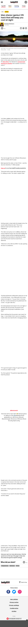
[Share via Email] (26, 28)
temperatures (4, 565)
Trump (23, 6)
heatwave (12, 565)
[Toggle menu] (2, 2)
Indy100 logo (14, 2)
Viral (2, 11)
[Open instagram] (20, 592)
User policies (14, 599)
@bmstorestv (14, 410)
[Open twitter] (14, 592)
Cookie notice (14, 608)
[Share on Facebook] (21, 28)
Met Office (6, 62)
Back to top (24, 582)
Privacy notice (14, 602)
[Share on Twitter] (23, 28)
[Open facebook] (8, 592)
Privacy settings (14, 605)
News (10, 6)
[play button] (14, 39)
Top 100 (3, 6)
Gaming (16, 6)
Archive (14, 611)
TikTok (6, 11)
